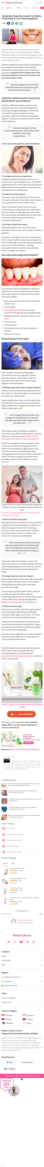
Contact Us (8, 981)
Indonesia (9, 1015)
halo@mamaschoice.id (12, 977)
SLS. (8, 462)
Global (29, 1023)
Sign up (27, 920)
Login (40, 914)
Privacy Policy (7, 1002)
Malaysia (9, 1019)
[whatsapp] (17, 23)
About (4, 956)
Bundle (35, 8)
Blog (3, 965)
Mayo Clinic (15, 749)
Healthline (25, 749)
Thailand (30, 1019)
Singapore (30, 1015)
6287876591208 (11, 986)
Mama (18, 8)
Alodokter (35, 749)
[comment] (21, 23)
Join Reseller (6, 960)
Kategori (9, 8)
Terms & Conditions (9, 998)
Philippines (9, 1023)
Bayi (26, 8)
